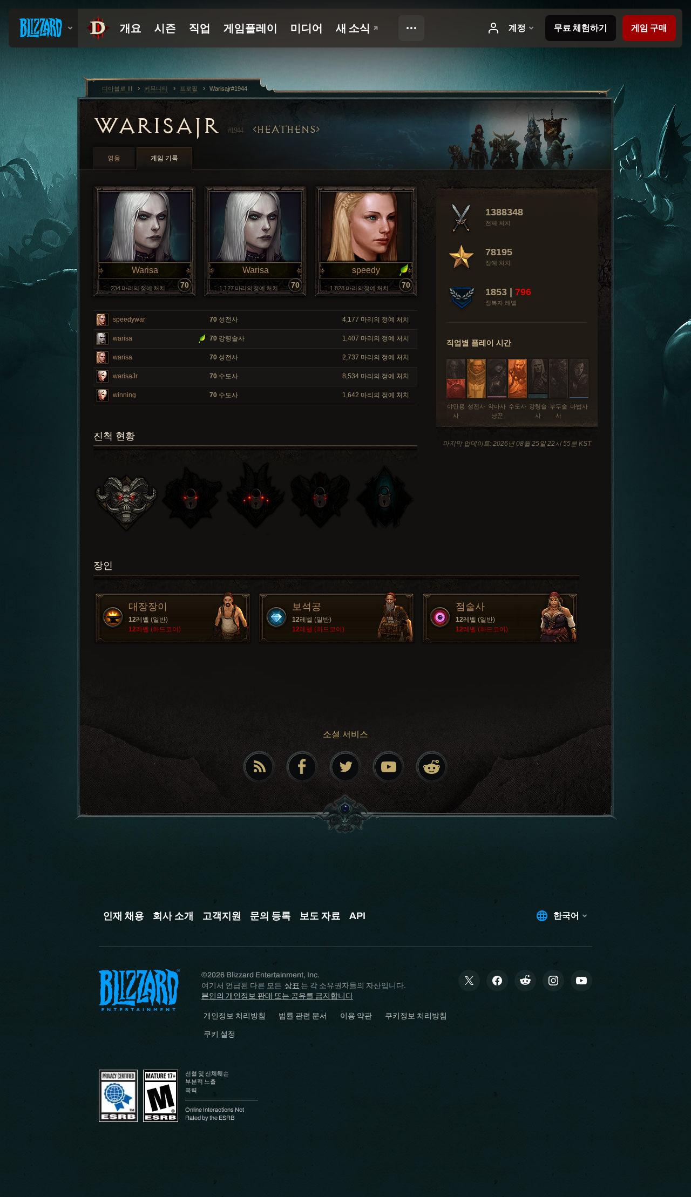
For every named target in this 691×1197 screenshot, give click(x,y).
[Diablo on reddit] (432, 767)
